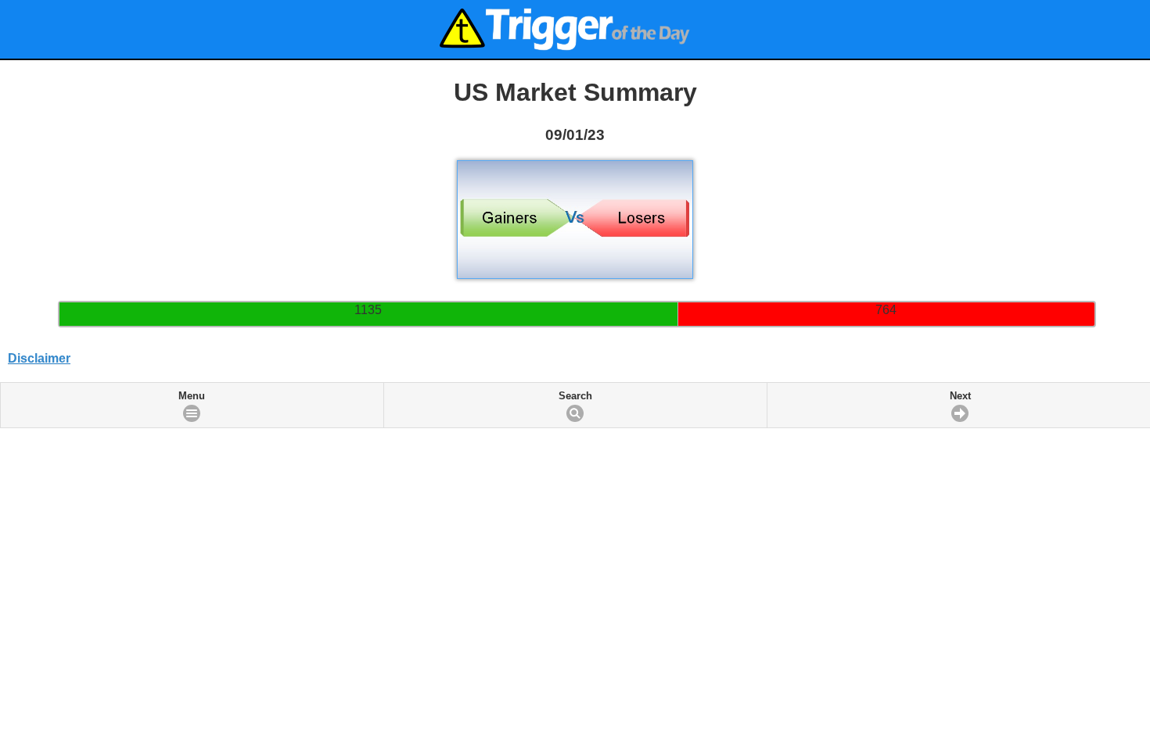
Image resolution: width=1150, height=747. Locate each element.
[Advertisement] (575, 447)
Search (575, 396)
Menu (191, 396)
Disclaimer (39, 358)
